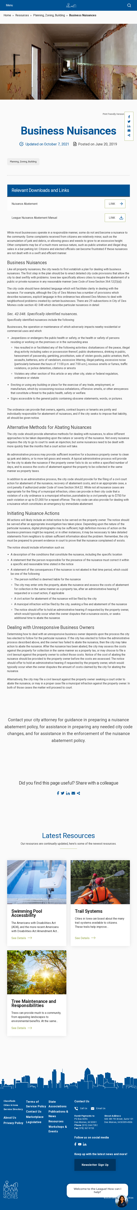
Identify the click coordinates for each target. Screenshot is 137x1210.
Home (7, 15)
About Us (10, 1117)
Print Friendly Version (113, 114)
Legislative (33, 1122)
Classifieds (9, 1101)
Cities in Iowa (11, 1105)
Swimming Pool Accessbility (26, 913)
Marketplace (35, 1117)
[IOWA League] (71, 5)
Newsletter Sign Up (95, 1165)
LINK (112, 203)
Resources (22, 15)
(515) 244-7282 (90, 1125)
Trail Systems (88, 911)
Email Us (100, 1108)
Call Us (83, 1108)
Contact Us (33, 1111)
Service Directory (13, 1109)
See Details (18, 938)
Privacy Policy (13, 1123)
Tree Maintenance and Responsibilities (33, 1003)
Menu (9, 5)
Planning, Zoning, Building (49, 15)
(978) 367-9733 (86, 1128)
